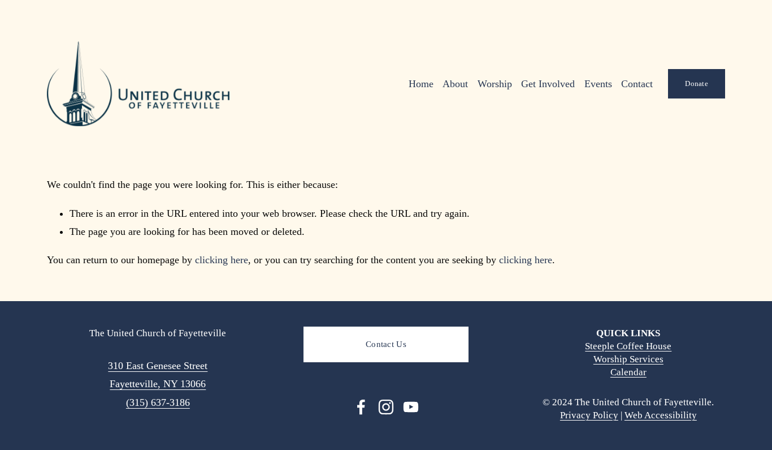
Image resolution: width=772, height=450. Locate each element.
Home (421, 83)
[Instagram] (386, 407)
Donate (696, 83)
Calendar (628, 372)
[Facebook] (361, 407)
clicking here (221, 259)
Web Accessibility (660, 415)
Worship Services (628, 359)
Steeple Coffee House (628, 346)
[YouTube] (411, 407)
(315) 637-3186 (158, 402)
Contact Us (386, 344)
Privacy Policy (589, 415)
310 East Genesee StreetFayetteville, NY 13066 (157, 374)
